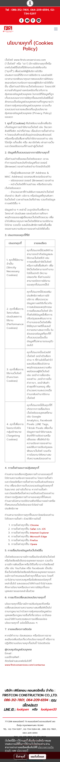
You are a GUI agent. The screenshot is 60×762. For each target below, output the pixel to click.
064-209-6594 (39, 10)
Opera (33, 544)
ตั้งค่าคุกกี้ (20, 756)
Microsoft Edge (38, 536)
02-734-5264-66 (31, 729)
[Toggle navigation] (55, 29)
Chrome (34, 525)
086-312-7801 (20, 10)
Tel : (8, 10)
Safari (33, 529)
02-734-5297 (15, 729)
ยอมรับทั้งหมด (37, 756)
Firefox (34, 540)
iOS (44, 529)
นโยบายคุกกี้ (22, 750)
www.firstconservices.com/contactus (25, 665)
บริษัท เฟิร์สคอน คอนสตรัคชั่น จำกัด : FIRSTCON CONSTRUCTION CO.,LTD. (30, 693)
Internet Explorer (39, 532)
